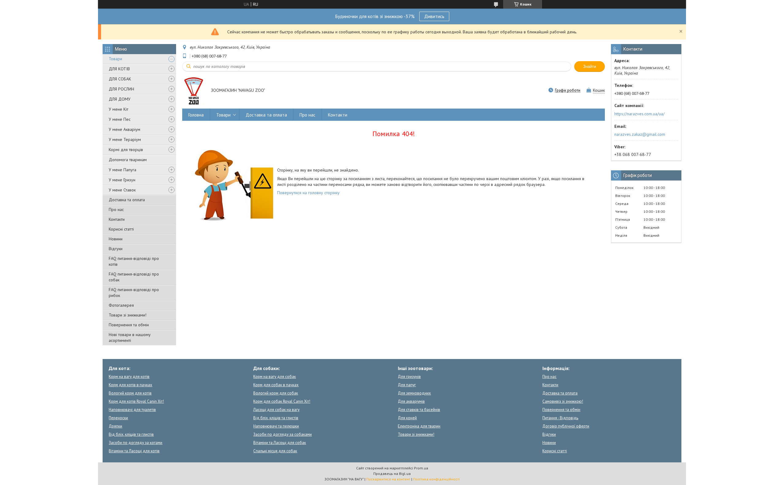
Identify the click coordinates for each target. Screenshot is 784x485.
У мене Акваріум (124, 129)
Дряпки (115, 426)
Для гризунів (409, 376)
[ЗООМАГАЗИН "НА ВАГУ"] (193, 90)
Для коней (407, 417)
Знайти (589, 66)
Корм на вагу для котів (129, 376)
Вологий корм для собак (275, 393)
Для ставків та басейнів (419, 409)
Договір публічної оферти (565, 426)
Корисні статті (121, 229)
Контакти (117, 219)
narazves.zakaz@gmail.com (639, 134)
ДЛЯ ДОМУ (119, 99)
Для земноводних (414, 393)
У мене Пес (119, 119)
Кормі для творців (126, 149)
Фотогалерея (121, 305)
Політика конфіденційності (436, 479)
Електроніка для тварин (419, 426)
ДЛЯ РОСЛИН (121, 89)
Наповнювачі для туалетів (132, 409)
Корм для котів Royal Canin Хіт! (136, 401)
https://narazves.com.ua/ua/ (639, 114)
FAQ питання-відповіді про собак (134, 277)
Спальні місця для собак (275, 451)
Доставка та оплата (127, 199)
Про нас (116, 209)
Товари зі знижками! (127, 315)
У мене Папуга (122, 169)
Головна (196, 115)
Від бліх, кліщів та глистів (131, 434)
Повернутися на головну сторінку (308, 192)
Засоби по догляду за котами (135, 442)
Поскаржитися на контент (388, 479)
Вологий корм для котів (130, 393)
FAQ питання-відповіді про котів (134, 261)
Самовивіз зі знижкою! (562, 401)
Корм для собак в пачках (276, 384)
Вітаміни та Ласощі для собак (279, 442)
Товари (115, 58)
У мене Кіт (118, 109)
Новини (116, 239)
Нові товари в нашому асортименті (130, 337)
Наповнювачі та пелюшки (276, 426)
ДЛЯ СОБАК (120, 79)
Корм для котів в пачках (130, 384)
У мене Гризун (122, 180)
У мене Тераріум (125, 139)
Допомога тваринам (128, 159)
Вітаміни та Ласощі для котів (134, 451)
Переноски (118, 417)
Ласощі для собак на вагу (276, 409)
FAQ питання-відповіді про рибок (134, 292)
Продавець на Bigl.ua (392, 473)
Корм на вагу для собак (274, 376)
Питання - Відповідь (560, 417)
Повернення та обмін (129, 325)
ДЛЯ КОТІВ (119, 69)
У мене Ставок (122, 190)
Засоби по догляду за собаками (282, 434)
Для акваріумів (411, 401)
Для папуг (407, 384)
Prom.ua (421, 468)
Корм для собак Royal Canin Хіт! (281, 401)
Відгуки (116, 248)
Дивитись (434, 16)
